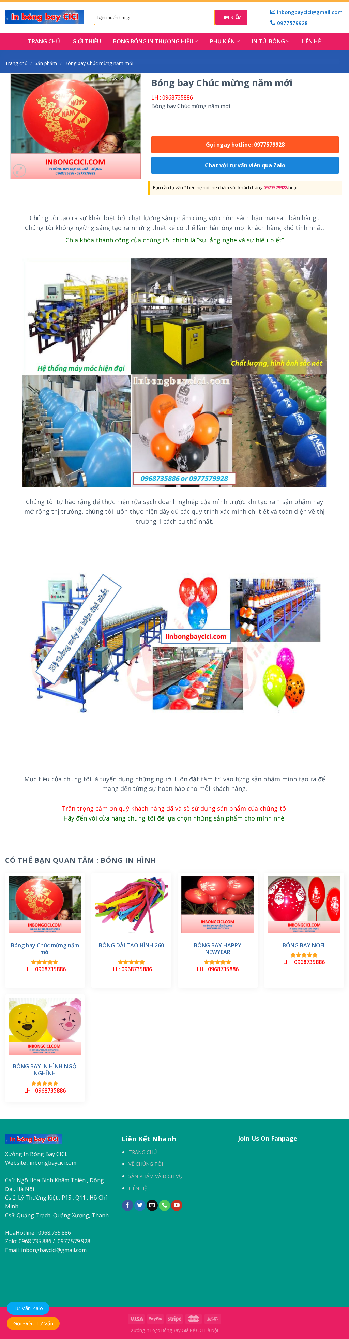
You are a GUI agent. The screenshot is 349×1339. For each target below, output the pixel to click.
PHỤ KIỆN (222, 41)
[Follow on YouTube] (176, 1205)
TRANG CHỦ (44, 41)
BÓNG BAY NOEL (304, 945)
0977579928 (275, 187)
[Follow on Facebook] (127, 1205)
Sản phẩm (46, 63)
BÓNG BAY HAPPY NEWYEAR (217, 949)
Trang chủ (16, 63)
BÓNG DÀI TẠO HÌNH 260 (131, 945)
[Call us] (164, 1205)
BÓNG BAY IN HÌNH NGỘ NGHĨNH (45, 1070)
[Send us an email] (152, 1205)
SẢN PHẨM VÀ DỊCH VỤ (155, 1176)
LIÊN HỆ (311, 41)
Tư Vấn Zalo (28, 1308)
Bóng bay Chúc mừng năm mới (45, 949)
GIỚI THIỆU (86, 41)
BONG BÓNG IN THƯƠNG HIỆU (153, 41)
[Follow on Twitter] (140, 1205)
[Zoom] (19, 170)
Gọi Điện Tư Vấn (33, 1323)
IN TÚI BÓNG (268, 41)
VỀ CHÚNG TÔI (145, 1164)
